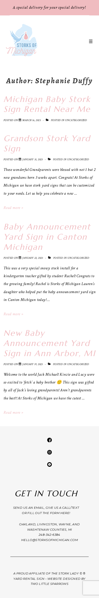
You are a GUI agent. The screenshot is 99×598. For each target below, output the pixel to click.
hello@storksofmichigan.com (49, 540)
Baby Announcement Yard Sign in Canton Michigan (47, 237)
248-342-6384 (49, 534)
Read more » (13, 207)
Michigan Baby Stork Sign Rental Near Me (46, 104)
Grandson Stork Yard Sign (46, 143)
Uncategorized (76, 120)
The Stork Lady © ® (68, 573)
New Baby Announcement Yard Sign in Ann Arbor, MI (49, 343)
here (65, 513)
